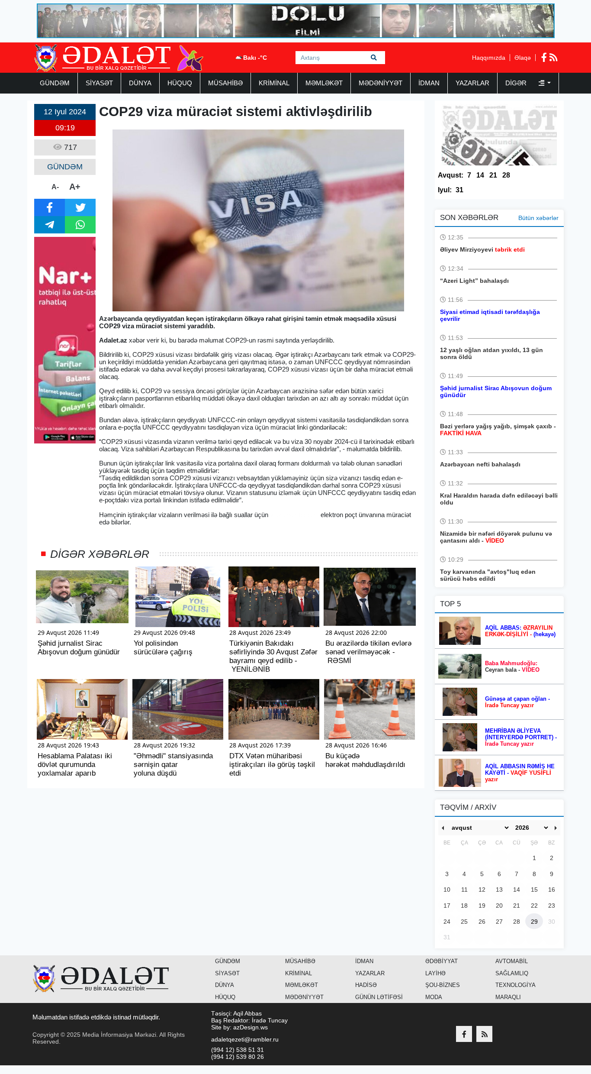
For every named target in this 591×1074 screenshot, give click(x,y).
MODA (433, 997)
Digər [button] (516, 83)
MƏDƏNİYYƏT (380, 83)
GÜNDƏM (55, 83)
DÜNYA (140, 83)
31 (459, 190)
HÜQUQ (179, 83)
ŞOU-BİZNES (442, 985)
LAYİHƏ (435, 973)
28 (506, 175)
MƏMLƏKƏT (324, 83)
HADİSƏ (366, 985)
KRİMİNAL (274, 83)
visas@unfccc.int (294, 514)
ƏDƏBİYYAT (441, 961)
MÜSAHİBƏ (225, 83)
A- (55, 187)
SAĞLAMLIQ (511, 973)
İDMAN (429, 83)
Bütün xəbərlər (538, 217)
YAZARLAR (472, 83)
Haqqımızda (488, 57)
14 (480, 175)
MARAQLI (508, 997)
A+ (74, 186)
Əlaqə (522, 57)
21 (493, 175)
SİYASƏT (99, 83)
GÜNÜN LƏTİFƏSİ (379, 997)
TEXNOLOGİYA (515, 985)
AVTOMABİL (511, 961)
